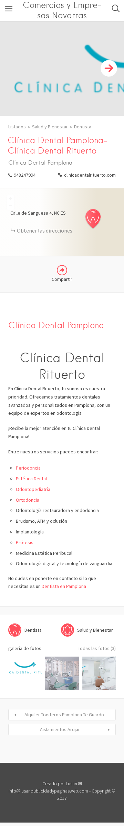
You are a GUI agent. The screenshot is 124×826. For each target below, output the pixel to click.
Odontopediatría (33, 489)
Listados (17, 127)
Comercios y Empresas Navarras (62, 10)
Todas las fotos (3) (97, 648)
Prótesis (24, 542)
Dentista (82, 127)
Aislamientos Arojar (60, 729)
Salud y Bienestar (50, 127)
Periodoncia (28, 468)
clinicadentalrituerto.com (90, 175)
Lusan (71, 783)
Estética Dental (31, 478)
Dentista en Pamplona (64, 586)
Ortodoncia (27, 500)
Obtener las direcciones (44, 230)
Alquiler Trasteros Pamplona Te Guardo (64, 714)
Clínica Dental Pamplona (56, 325)
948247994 (24, 175)
